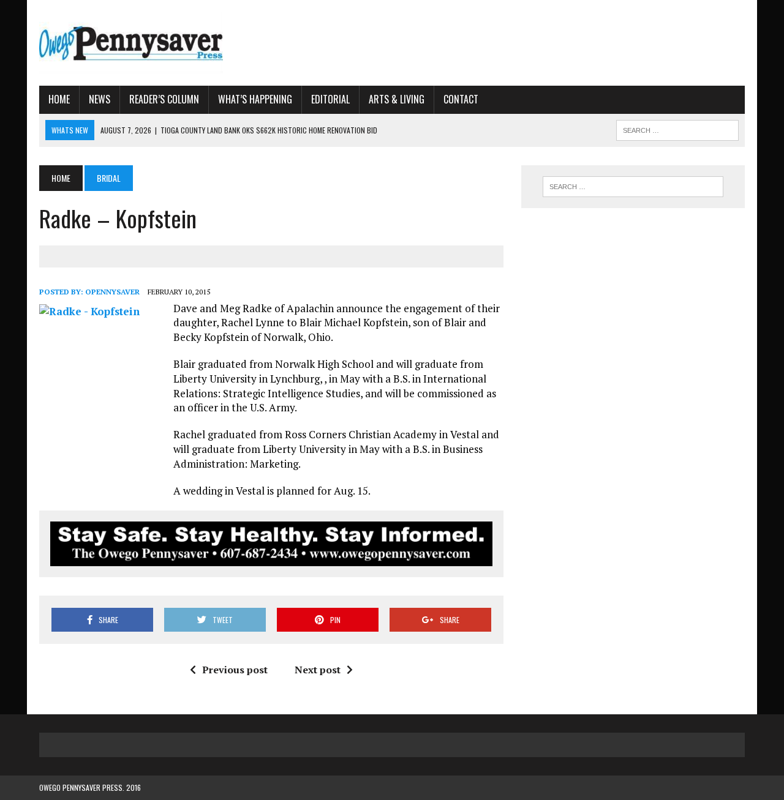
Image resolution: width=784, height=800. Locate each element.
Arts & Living (396, 99)
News (99, 99)
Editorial (330, 99)
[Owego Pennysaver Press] (151, 42)
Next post (318, 669)
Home (59, 99)
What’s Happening (255, 99)
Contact (460, 99)
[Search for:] (632, 186)
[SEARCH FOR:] (677, 128)
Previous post (235, 669)
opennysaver (112, 291)
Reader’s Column (164, 99)
